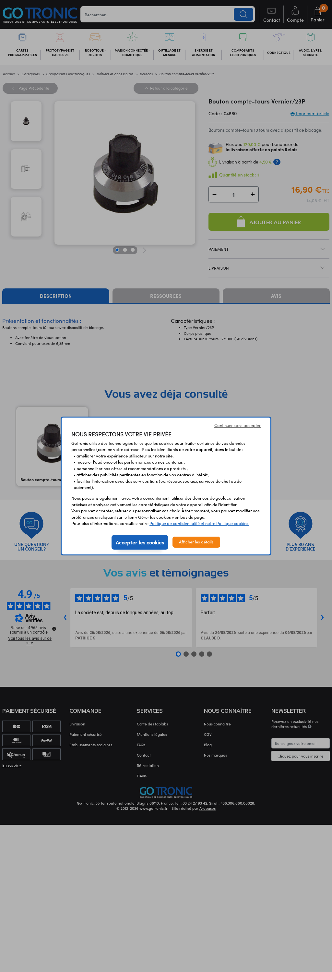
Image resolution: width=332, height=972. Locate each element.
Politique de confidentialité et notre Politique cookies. (199, 523)
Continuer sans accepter (237, 425)
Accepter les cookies (140, 542)
